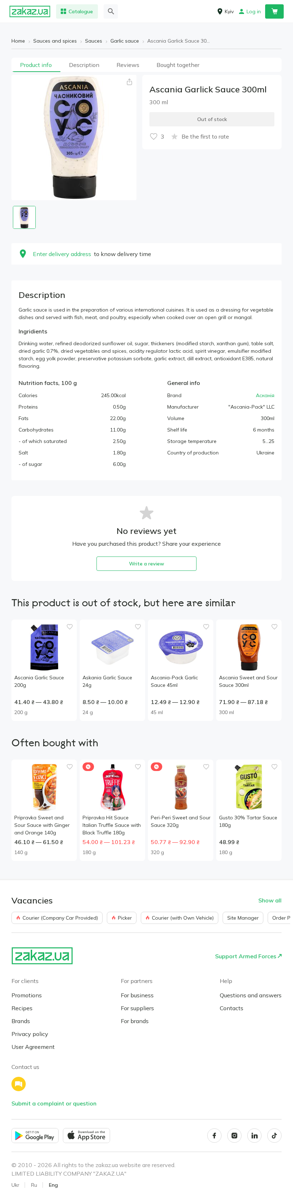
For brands (135, 1021)
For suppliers (137, 1008)
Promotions (26, 995)
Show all (270, 900)
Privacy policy (29, 1033)
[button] (129, 82)
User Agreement (33, 1046)
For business (137, 995)
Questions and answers (251, 995)
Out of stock (212, 119)
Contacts (231, 1008)
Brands (20, 1021)
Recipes (22, 1008)
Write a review (146, 563)
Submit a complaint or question (53, 1103)
